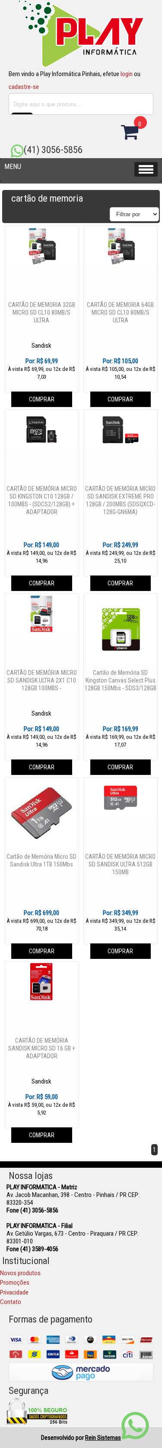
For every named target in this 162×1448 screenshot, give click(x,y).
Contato (10, 1302)
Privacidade (14, 1292)
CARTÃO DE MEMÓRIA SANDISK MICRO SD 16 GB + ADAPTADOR (41, 1048)
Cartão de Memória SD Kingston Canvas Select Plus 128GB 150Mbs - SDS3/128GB (120, 680)
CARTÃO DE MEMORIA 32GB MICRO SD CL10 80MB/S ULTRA (41, 312)
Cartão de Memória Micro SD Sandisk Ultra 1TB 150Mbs (41, 860)
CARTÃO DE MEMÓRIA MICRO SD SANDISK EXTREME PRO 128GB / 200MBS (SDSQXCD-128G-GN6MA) (120, 500)
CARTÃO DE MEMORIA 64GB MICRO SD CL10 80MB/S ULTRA (120, 312)
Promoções (14, 1282)
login (127, 74)
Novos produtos (20, 1273)
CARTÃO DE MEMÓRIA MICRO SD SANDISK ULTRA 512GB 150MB (120, 864)
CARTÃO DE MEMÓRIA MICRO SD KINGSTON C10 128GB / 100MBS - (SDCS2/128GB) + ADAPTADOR (41, 500)
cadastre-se (24, 87)
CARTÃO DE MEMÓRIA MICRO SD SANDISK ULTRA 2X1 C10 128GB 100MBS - (41, 680)
